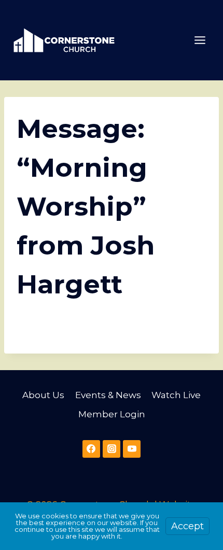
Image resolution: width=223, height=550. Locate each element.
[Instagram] (111, 449)
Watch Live (176, 395)
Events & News (108, 395)
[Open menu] (200, 40)
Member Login (111, 414)
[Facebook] (91, 449)
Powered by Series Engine (111, 330)
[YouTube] (132, 449)
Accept (187, 526)
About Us (43, 395)
